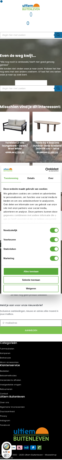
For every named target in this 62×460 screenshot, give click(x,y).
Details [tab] (31, 178)
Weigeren (31, 288)
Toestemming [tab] (11, 178)
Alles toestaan (31, 271)
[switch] (54, 239)
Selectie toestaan (31, 280)
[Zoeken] (58, 35)
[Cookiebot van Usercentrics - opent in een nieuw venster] (45, 170)
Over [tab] (50, 178)
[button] (1, 1)
